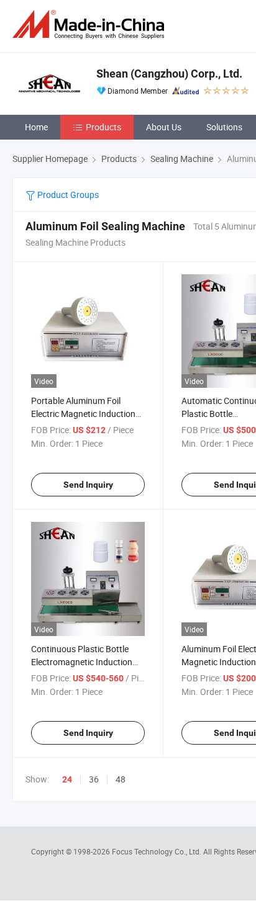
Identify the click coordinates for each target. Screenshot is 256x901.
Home (36, 127)
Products (103, 127)
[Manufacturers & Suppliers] (90, 24)
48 (121, 779)
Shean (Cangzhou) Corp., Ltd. (169, 73)
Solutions (224, 127)
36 (94, 779)
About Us (163, 127)
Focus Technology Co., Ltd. (157, 851)
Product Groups (67, 194)
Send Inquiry (88, 485)
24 (67, 779)
